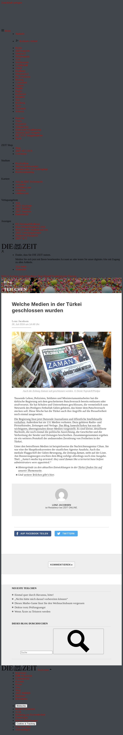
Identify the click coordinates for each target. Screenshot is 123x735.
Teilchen (15, 289)
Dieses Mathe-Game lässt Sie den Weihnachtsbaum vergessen (49, 603)
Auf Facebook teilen (34, 533)
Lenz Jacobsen (20, 321)
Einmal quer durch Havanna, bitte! (34, 594)
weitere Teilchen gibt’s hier (39, 474)
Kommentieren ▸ (61, 564)
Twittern (68, 533)
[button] (6, 31)
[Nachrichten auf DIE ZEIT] (19, 248)
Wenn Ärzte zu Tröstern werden (32, 611)
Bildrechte (21, 706)
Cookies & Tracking (26, 723)
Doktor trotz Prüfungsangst (30, 607)
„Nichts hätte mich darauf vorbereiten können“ (41, 599)
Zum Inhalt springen (11, 2)
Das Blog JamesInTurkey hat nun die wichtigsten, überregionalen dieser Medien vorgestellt (57, 427)
